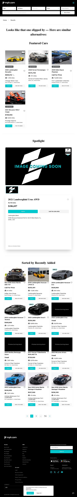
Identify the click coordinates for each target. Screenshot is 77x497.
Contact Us (24, 447)
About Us (24, 449)
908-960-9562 (65, 298)
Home (5, 20)
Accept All (30, 493)
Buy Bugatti (6, 451)
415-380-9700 (65, 333)
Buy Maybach (7, 457)
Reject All (39, 493)
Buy (23, 453)
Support (52, 465)
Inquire (8, 85)
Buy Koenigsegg (8, 455)
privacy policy (33, 489)
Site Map (24, 451)
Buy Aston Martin (8, 466)
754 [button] (45, 416)
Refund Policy (25, 462)
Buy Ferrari (6, 447)
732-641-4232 (42, 85)
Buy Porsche (7, 464)
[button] (27, 416)
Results (13, 20)
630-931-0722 (18, 85)
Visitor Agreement (19, 475)
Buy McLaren (7, 462)
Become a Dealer (19, 472)
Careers (24, 464)
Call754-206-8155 (54, 211)
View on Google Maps (14, 246)
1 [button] (31, 416)
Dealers (24, 457)
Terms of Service (19, 482)
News (23, 455)
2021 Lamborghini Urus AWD (23, 199)
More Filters (67, 12)
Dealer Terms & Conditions (21, 477)
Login (16, 470)
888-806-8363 (42, 298)
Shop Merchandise (26, 460)
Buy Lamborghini (8, 449)
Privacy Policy (18, 479)
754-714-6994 (18, 125)
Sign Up (62, 451)
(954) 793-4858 (19, 404)
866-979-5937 (18, 298)
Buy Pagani (6, 453)
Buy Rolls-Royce (8, 460)
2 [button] (36, 416)
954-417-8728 (65, 85)
